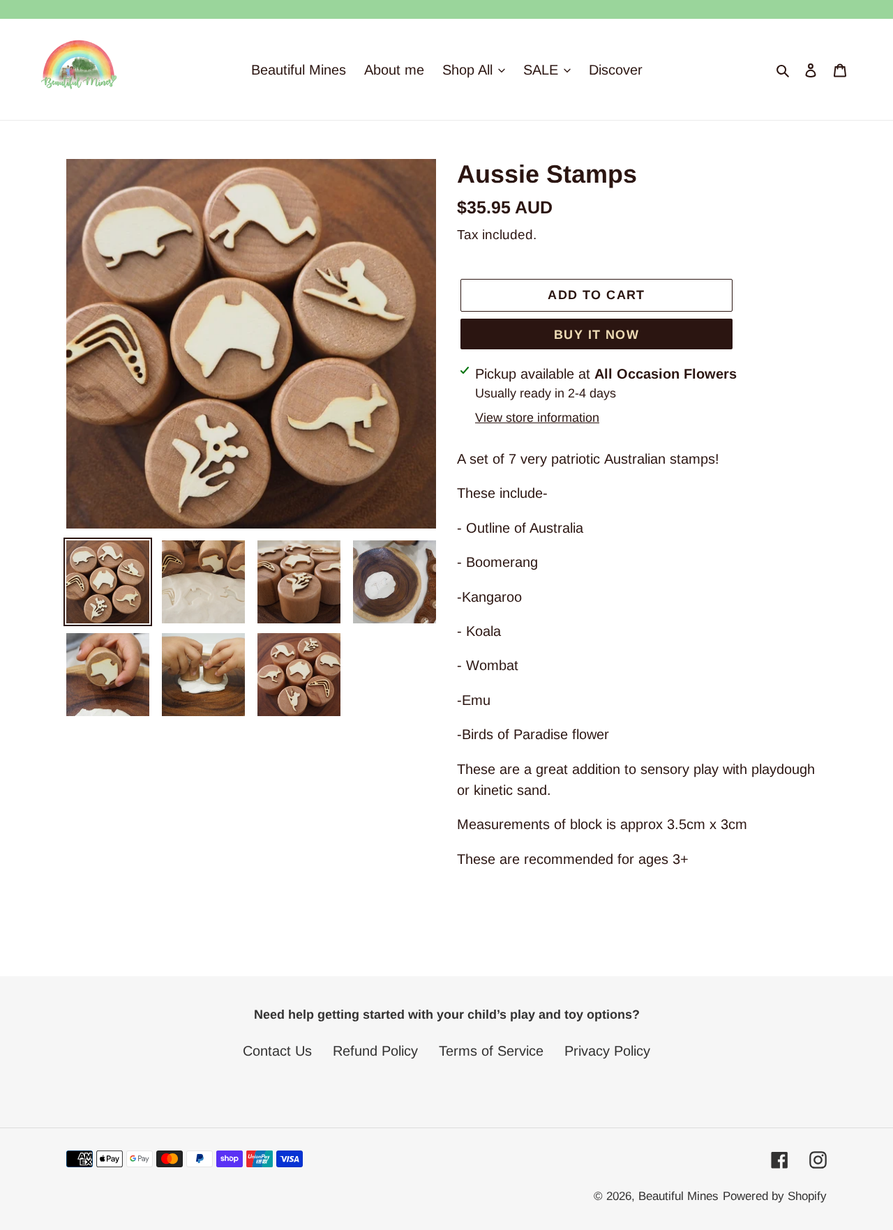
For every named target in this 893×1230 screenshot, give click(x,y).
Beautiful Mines (678, 1196)
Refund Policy (375, 1050)
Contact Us (277, 1050)
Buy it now (596, 335)
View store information (537, 418)
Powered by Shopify (775, 1196)
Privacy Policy (607, 1050)
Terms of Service (491, 1050)
